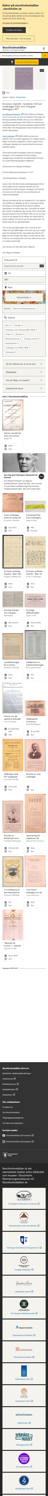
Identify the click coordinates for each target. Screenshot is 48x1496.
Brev (7, 325)
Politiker (18, 325)
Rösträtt (19, 334)
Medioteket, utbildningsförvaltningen (16, 1073)
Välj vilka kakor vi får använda (18, 38)
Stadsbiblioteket (8, 1089)
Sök (45, 56)
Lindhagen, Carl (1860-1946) (17, 347)
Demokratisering (12, 339)
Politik (8, 334)
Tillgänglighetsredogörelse (13, 1118)
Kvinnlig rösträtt (31, 339)
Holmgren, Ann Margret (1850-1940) (20, 330)
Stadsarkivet (21, 97)
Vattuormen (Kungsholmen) (24, 308)
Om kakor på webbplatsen (12, 1123)
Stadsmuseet (7, 1079)
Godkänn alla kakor (14, 30)
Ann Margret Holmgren (11, 114)
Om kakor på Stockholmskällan (14, 23)
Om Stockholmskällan (11, 1112)
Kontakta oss (7, 1107)
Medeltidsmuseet (9, 1084)
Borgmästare (11, 343)
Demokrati (10, 352)
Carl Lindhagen (8, 136)
